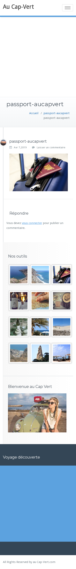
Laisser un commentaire (51, 147)
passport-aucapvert (56, 113)
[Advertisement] (38, 57)
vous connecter (32, 223)
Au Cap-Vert (18, 6)
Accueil (33, 113)
